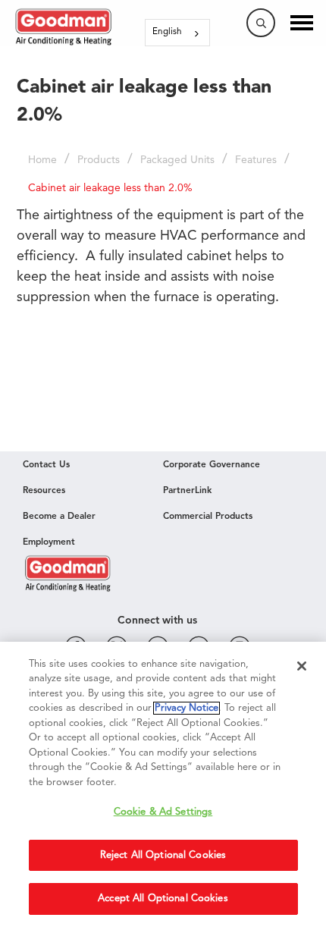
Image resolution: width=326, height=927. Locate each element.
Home (42, 160)
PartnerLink (187, 490)
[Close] (301, 666)
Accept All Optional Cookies (163, 898)
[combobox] (177, 32)
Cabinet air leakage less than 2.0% (110, 188)
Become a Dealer (59, 516)
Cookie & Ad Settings (163, 812)
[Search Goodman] (260, 22)
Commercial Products (207, 516)
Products (98, 160)
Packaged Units (177, 160)
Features (256, 160)
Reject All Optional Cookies (163, 855)
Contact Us (46, 465)
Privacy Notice (186, 708)
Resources (44, 490)
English (167, 31)
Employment (49, 542)
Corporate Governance (211, 465)
